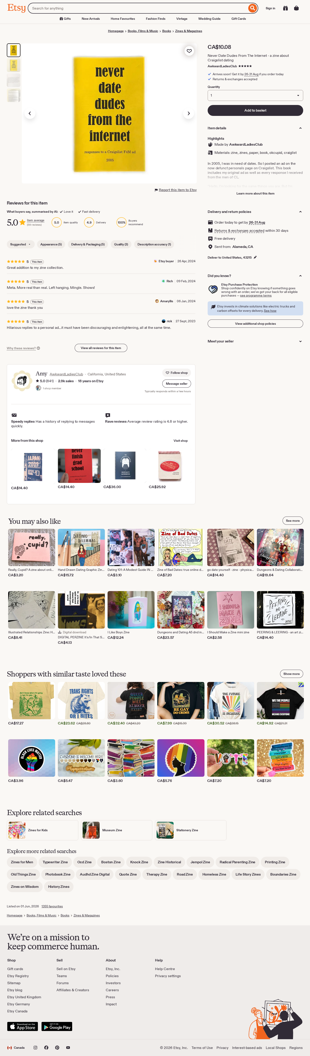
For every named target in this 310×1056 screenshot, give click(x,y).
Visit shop (181, 440)
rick (169, 321)
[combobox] (137, 8)
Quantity (214, 87)
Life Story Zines (250, 876)
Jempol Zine (202, 864)
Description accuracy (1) (154, 244)
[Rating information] (37, 381)
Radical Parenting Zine (239, 864)
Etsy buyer (166, 261)
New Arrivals (91, 18)
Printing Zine (277, 864)
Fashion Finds (155, 18)
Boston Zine (113, 864)
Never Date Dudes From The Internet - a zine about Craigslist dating (248, 57)
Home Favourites (123, 18)
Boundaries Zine (285, 876)
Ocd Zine (86, 864)
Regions (296, 1048)
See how (270, 310)
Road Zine (187, 876)
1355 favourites (52, 906)
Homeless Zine (216, 876)
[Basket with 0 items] (296, 8)
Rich (170, 281)
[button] (176, 383)
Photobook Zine (60, 876)
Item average (35, 220)
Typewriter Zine (57, 864)
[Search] (252, 8)
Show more (291, 674)
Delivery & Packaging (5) (88, 244)
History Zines (61, 888)
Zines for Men (24, 864)
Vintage (181, 18)
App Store (22, 1026)
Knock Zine (141, 864)
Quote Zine (130, 876)
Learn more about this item (255, 193)
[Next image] (188, 113)
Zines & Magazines (188, 31)
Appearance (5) (51, 244)
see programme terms (256, 295)
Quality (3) (121, 244)
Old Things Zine (25, 876)
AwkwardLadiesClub (222, 66)
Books (166, 31)
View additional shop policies (255, 323)
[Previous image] (30, 113)
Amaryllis (166, 301)
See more (293, 520)
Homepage (116, 31)
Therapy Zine (158, 876)
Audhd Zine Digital (96, 876)
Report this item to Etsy (178, 190)
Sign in (270, 8)
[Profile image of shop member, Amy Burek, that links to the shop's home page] (38, 388)
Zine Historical (171, 864)
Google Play (57, 1026)
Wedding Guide (209, 18)
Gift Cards (238, 18)
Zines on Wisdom (27, 888)
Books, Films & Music (143, 31)
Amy (41, 373)
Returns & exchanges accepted (239, 230)
